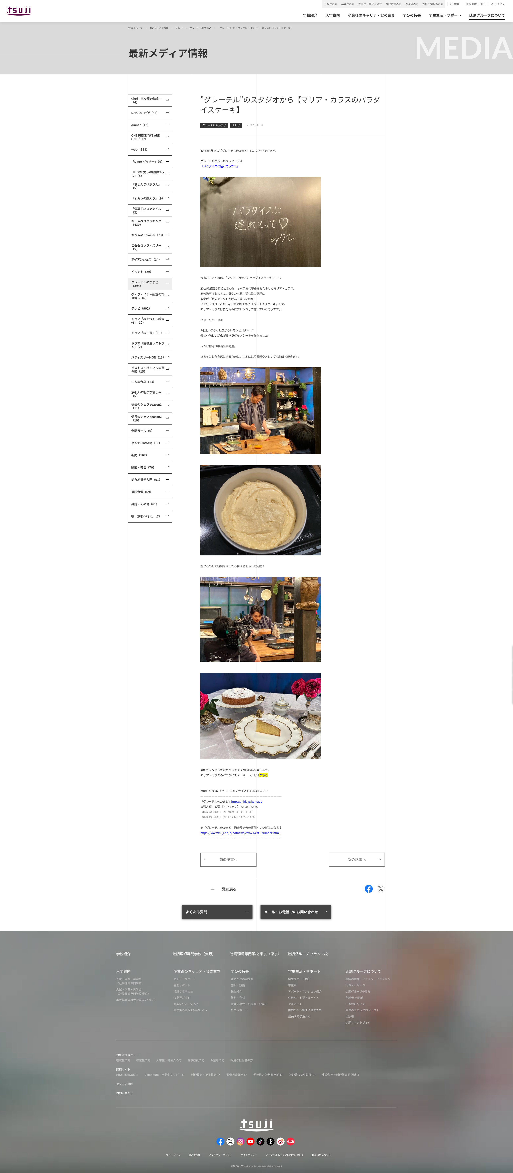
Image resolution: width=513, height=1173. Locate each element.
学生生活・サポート (304, 971)
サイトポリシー (249, 1154)
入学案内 (123, 971)
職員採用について (321, 1154)
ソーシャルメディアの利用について (285, 1154)
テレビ (179, 27)
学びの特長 (240, 971)
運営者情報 (195, 1154)
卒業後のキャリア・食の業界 (197, 971)
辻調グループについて (363, 971)
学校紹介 (123, 953)
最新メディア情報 (159, 27)
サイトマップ (173, 1154)
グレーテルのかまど (200, 27)
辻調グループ (135, 27)
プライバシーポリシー (221, 1154)
